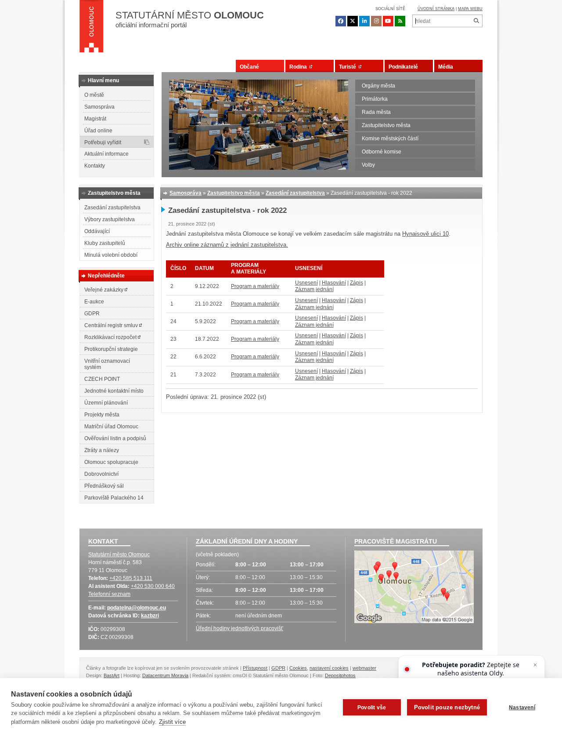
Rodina (299, 67)
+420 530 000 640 (153, 586)
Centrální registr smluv (111, 325)
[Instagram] (376, 21)
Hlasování (334, 283)
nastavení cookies (329, 668)
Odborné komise (381, 152)
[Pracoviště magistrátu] (414, 588)
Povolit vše (371, 707)
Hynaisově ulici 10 (425, 233)
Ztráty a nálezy (101, 450)
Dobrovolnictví (101, 474)
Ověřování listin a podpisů (115, 438)
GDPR (92, 313)
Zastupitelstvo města (386, 125)
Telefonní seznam (109, 594)
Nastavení (522, 707)
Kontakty (94, 166)
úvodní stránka (436, 9)
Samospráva (99, 107)
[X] (352, 21)
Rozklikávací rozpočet (111, 337)
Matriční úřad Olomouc (111, 426)
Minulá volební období (110, 255)
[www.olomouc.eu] (91, 28)
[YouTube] (388, 21)
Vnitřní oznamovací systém (107, 364)
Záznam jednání (314, 289)
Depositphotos (340, 675)
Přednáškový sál (104, 486)
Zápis (356, 283)
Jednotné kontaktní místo (114, 391)
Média (445, 67)
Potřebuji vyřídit (102, 142)
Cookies (298, 668)
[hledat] (476, 21)
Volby (368, 165)
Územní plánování (106, 403)
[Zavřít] (535, 665)
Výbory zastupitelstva (109, 219)
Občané (249, 67)
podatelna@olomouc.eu (136, 608)
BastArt (111, 675)
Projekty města (101, 415)
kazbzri (150, 616)
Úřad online (98, 131)
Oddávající (97, 231)
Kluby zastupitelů (104, 243)
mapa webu (470, 9)
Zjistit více (172, 722)
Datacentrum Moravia (165, 675)
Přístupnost (255, 668)
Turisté (349, 67)
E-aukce (94, 302)
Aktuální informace (106, 154)
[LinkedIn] (364, 21)
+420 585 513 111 (130, 578)
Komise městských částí (390, 138)
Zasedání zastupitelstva (112, 207)
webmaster (364, 668)
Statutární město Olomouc (119, 554)
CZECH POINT (102, 379)
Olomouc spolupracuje (111, 462)
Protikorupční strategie (111, 349)
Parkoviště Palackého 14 (114, 498)
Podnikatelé (403, 67)
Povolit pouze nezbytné (447, 707)
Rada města (376, 112)
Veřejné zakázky (104, 290)
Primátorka (375, 99)
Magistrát (95, 119)
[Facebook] (340, 21)
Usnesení (306, 283)
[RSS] (400, 21)
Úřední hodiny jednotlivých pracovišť (239, 628)
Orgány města (378, 86)
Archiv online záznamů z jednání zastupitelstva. (227, 244)
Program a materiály (255, 286)
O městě (94, 95)
